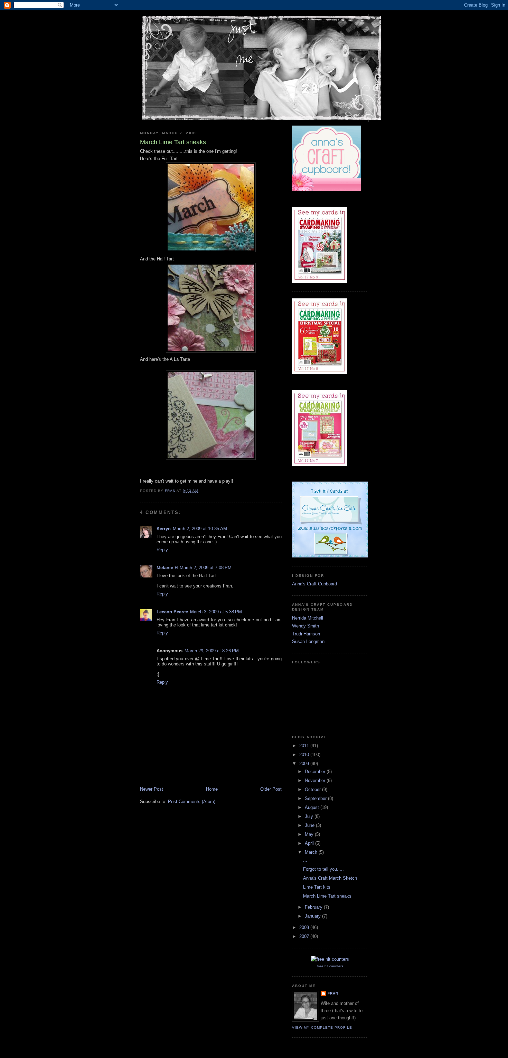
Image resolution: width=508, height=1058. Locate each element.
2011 (304, 745)
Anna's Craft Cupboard (314, 583)
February (314, 907)
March (312, 852)
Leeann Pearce (172, 611)
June (310, 825)
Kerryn (164, 528)
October (313, 789)
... (305, 860)
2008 (304, 927)
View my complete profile (322, 1027)
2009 (304, 763)
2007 (304, 936)
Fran (333, 993)
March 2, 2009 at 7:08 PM (206, 567)
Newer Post (151, 789)
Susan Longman (308, 641)
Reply (162, 549)
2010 (304, 754)
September (316, 798)
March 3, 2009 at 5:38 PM (216, 611)
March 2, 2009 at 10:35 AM (200, 528)
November (316, 780)
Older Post (271, 789)
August (312, 807)
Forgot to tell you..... (323, 869)
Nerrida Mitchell (307, 618)
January (313, 916)
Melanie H (167, 567)
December (316, 771)
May (310, 834)
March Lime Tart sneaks (327, 896)
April (310, 843)
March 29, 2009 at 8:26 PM (212, 650)
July (309, 816)
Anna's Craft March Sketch (330, 878)
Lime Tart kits (316, 887)
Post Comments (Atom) (191, 801)
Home (212, 789)
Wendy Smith (305, 626)
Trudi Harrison (306, 633)
